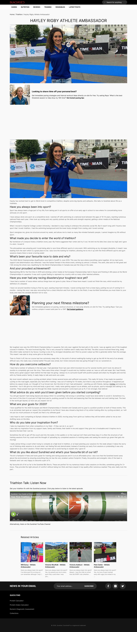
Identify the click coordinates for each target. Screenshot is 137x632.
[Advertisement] (68, 120)
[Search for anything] (114, 2)
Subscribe (89, 586)
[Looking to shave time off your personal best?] (20, 95)
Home (12, 14)
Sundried (59, 625)
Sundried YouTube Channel (40, 524)
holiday (112, 384)
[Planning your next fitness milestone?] (20, 305)
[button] (15, 7)
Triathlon (19, 14)
